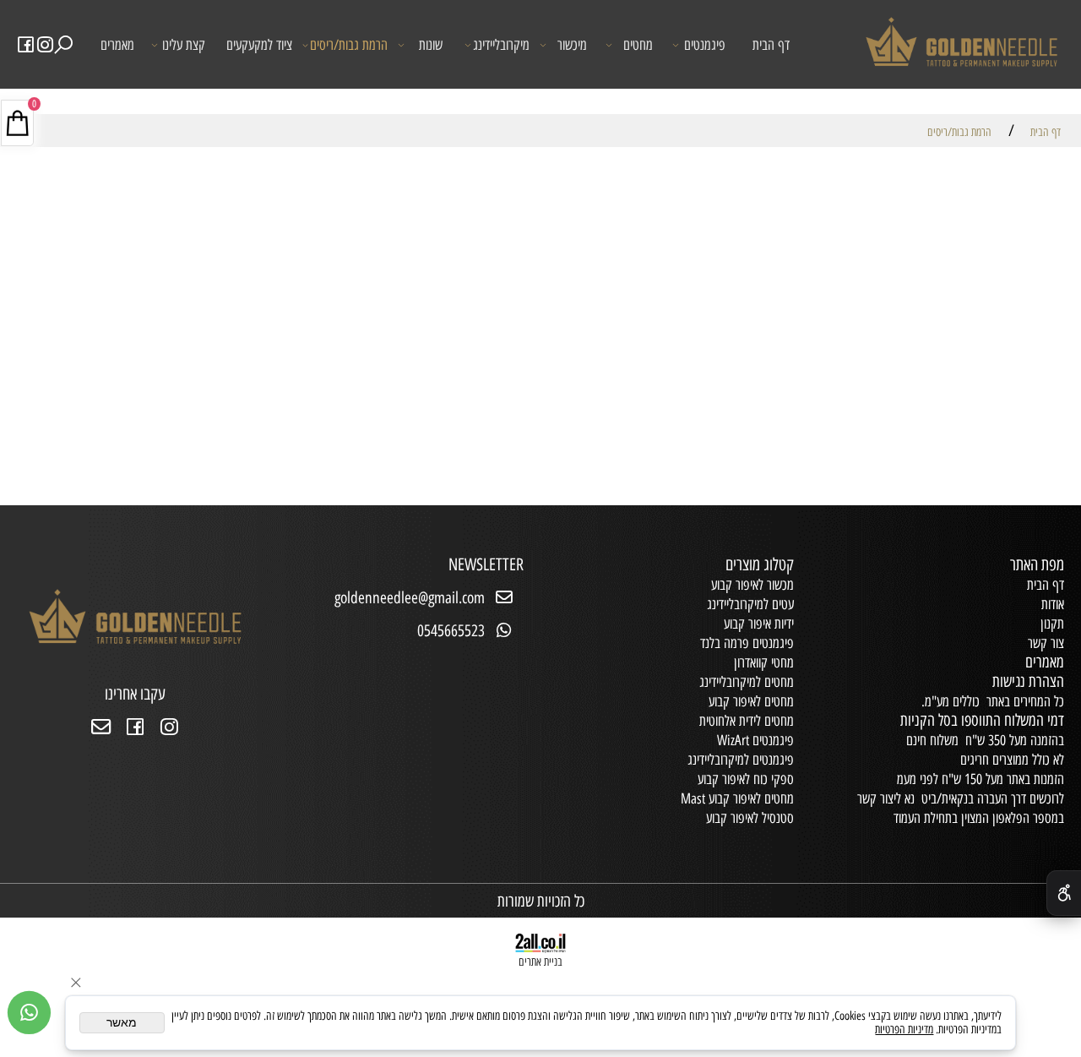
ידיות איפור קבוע (759, 623)
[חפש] (64, 45)
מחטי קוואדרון (764, 662)
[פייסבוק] (26, 45)
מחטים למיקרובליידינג (746, 681)
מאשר (121, 1022)
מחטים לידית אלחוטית (746, 720)
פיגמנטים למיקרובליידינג (740, 759)
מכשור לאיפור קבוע (752, 584)
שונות (431, 44)
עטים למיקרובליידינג (750, 604)
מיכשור (572, 44)
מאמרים (117, 44)
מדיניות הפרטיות (904, 1029)
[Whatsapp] (29, 1013)
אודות (1052, 604)
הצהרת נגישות (1028, 681)
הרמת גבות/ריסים (349, 44)
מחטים (638, 44)
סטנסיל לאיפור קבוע (750, 817)
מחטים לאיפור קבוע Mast (737, 798)
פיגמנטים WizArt (755, 740)
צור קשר (1046, 643)
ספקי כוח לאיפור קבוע (746, 779)
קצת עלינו (183, 44)
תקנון (1052, 623)
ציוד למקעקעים (259, 44)
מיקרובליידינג (501, 44)
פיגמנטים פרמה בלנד (747, 643)
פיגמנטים (704, 44)
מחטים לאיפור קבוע (751, 701)
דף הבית (771, 44)
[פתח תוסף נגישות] (1063, 893)
